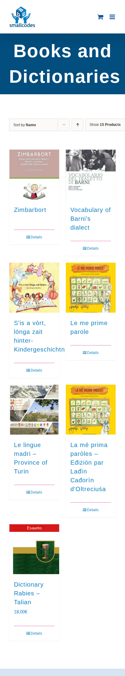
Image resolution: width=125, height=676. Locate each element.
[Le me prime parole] (91, 288)
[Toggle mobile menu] (113, 17)
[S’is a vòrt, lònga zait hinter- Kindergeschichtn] (34, 288)
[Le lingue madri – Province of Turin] (34, 410)
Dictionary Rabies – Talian (29, 593)
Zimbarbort (30, 209)
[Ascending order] (77, 125)
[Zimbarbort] (34, 174)
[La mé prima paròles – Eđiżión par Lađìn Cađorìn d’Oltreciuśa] (91, 410)
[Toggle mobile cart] (100, 17)
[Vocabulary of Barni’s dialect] (91, 174)
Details (36, 237)
